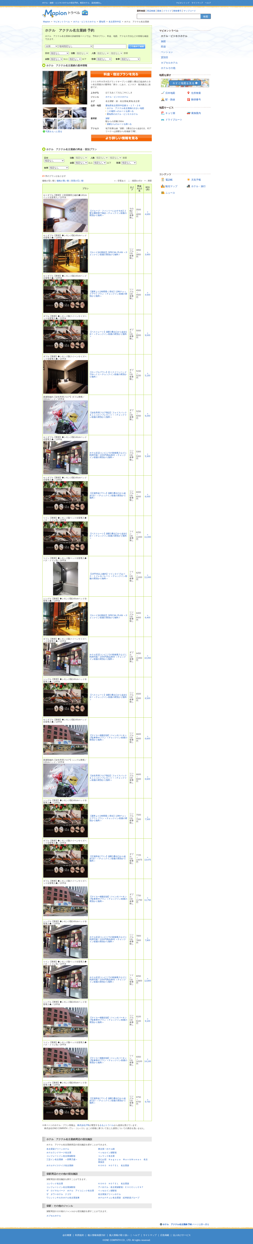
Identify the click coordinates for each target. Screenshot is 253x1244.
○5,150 (147, 374)
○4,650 (147, 213)
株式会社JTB (83, 1125)
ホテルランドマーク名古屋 (58, 1152)
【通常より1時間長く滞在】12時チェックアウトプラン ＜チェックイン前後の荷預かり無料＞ (108, 293)
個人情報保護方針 (97, 1235)
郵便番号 (177, 11)
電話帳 (169, 179)
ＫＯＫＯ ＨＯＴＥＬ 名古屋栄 (113, 1165)
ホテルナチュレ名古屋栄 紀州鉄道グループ (118, 1197)
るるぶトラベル (106, 1125)
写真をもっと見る (54, 131)
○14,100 (147, 1060)
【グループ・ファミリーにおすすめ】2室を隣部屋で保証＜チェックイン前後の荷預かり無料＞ (108, 213)
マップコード (189, 11)
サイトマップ (197, 3)
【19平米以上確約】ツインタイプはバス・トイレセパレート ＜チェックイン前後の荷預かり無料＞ (108, 576)
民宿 (163, 46)
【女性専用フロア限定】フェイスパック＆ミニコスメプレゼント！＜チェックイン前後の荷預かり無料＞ (108, 414)
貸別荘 (164, 57)
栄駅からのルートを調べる (119, 124)
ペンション (167, 52)
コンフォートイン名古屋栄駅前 (60, 1156)
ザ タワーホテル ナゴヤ (58, 1194)
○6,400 (147, 616)
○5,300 (147, 455)
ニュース (170, 192)
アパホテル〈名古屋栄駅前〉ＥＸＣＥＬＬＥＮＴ (121, 1187)
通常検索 (141, 11)
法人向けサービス (182, 1235)
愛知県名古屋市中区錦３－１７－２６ (123, 105)
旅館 (163, 41)
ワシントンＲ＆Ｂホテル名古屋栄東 (63, 1197)
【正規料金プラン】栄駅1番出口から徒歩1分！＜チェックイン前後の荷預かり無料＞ (107, 495)
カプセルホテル (53, 1216)
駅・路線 (170, 99)
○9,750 (147, 1100)
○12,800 (147, 979)
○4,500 (147, 293)
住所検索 (196, 93)
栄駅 (108, 118)
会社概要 (66, 1235)
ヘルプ (208, 3)
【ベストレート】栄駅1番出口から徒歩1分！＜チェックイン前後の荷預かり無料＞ (108, 334)
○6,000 (147, 495)
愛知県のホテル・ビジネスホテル (122, 114)
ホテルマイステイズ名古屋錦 (59, 1165)
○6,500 (147, 697)
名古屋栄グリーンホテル (57, 1149)
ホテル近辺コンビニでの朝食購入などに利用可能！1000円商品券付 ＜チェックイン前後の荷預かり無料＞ (108, 455)
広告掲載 (164, 1235)
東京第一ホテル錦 (106, 1149)
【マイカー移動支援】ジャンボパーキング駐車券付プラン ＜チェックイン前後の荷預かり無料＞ (108, 737)
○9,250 (147, 414)
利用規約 (79, 1235)
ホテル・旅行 (198, 186)
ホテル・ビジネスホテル (117, 97)
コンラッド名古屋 (106, 1156)
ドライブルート (173, 119)
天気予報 (196, 179)
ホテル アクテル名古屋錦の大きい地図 (125, 108)
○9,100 (147, 1020)
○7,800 (147, 939)
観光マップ (171, 186)
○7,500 (147, 818)
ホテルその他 (168, 68)
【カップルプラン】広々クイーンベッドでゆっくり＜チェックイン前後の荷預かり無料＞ (108, 374)
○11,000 (147, 535)
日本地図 (170, 93)
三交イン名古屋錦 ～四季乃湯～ (61, 1159)
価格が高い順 (63, 181)
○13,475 (147, 858)
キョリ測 (170, 113)
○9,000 (147, 334)
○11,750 (147, 899)
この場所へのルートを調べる (120, 111)
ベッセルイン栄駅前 (107, 1152)
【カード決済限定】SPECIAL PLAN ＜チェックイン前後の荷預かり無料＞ (108, 253)
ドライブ (167, 11)
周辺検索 (151, 11)
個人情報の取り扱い (119, 1235)
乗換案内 (196, 113)
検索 (205, 16)
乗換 (159, 11)
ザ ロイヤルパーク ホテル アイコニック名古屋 (70, 1190)
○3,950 (147, 253)
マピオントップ (182, 3)
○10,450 (147, 657)
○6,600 (147, 737)
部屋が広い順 (77, 181)
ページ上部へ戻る (186, 1224)
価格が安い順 (48, 181)
